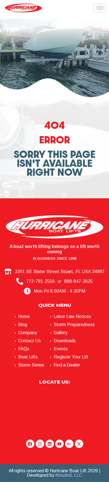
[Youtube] (59, 444)
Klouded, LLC (68, 475)
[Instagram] (40, 444)
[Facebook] (30, 444)
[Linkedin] (50, 444)
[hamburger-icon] (100, 8)
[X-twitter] (79, 444)
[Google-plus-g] (69, 444)
